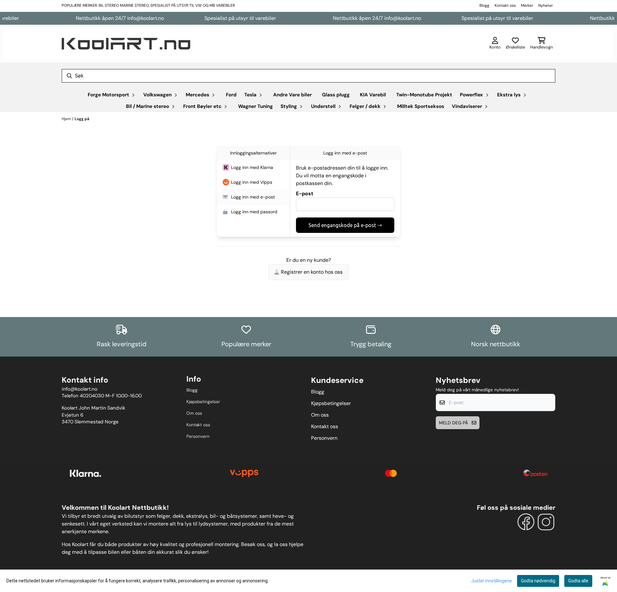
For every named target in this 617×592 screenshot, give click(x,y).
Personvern (198, 436)
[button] (253, 167)
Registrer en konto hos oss (312, 272)
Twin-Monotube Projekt (424, 95)
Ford (231, 95)
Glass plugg (336, 95)
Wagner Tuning (255, 106)
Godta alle (578, 580)
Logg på (82, 118)
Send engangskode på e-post (342, 225)
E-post (304, 193)
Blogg (484, 5)
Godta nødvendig (538, 580)
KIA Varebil (373, 95)
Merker (527, 5)
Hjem (67, 118)
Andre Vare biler (292, 95)
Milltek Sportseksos (420, 106)
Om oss (194, 413)
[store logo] (126, 43)
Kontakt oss (505, 5)
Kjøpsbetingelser (203, 401)
